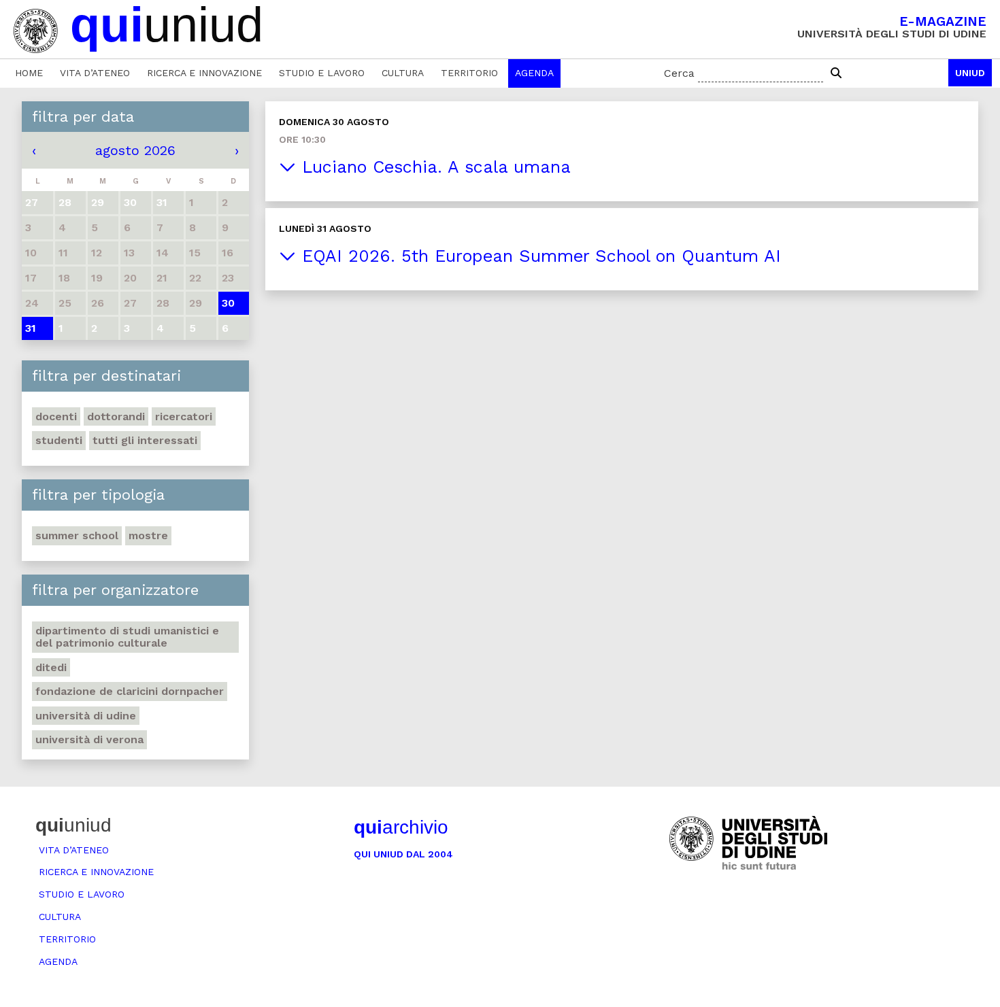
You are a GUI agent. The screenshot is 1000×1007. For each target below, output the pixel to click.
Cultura (403, 72)
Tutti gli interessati (145, 440)
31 (30, 328)
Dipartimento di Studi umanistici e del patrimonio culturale (127, 636)
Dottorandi (116, 416)
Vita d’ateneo (95, 72)
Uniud (970, 72)
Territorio (469, 72)
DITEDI (51, 667)
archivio (401, 827)
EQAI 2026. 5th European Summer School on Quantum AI (538, 256)
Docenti (56, 416)
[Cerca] (836, 73)
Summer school (76, 535)
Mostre (148, 535)
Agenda (534, 72)
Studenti (58, 440)
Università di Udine (85, 715)
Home (29, 72)
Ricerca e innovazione (204, 72)
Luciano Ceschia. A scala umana (433, 167)
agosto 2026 (135, 150)
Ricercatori (183, 416)
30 (228, 302)
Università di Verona (89, 739)
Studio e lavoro (322, 72)
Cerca (679, 73)
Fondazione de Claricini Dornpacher (129, 691)
